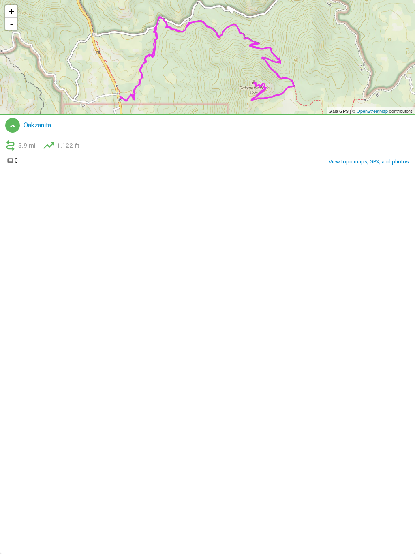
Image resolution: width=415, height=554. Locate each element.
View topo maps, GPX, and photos (369, 162)
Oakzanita (37, 125)
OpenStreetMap (372, 110)
